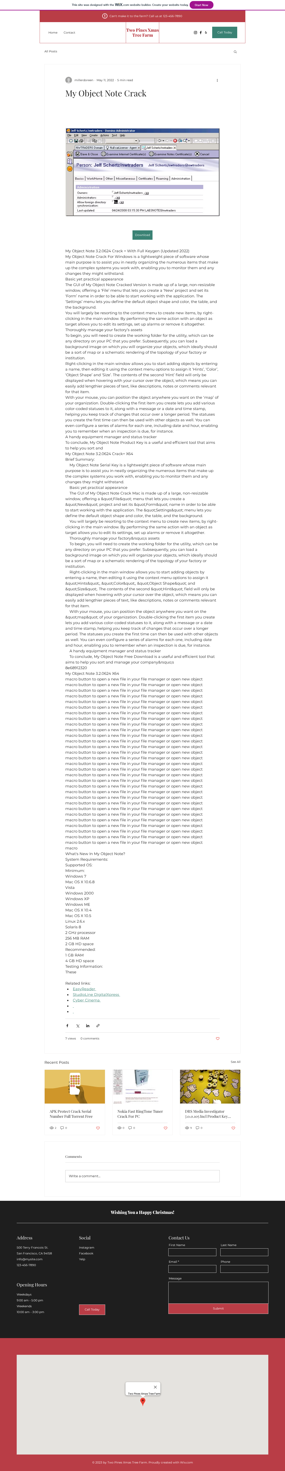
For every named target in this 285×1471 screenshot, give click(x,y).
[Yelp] (206, 32)
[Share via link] (98, 1026)
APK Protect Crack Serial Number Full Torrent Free (71, 1114)
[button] (235, 51)
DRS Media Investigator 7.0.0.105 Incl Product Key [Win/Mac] (206, 1114)
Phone (225, 1261)
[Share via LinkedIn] (88, 1026)
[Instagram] (195, 32)
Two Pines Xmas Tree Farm (142, 32)
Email (173, 1261)
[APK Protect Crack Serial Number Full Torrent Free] (75, 1087)
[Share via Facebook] (67, 1026)
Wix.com (186, 1462)
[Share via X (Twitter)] (77, 1026)
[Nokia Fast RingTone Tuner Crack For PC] (142, 1087)
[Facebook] (201, 32)
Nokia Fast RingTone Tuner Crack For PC (140, 1114)
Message (175, 1278)
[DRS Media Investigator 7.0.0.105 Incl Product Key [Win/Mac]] (210, 1087)
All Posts (50, 51)
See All (236, 1062)
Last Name (228, 1245)
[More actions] (217, 80)
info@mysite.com (30, 1259)
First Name (177, 1245)
